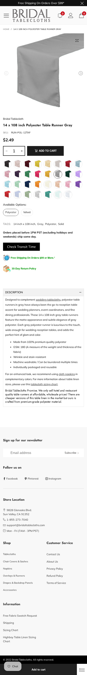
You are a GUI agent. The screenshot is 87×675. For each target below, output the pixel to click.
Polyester (50, 224)
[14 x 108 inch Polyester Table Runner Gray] (43, 74)
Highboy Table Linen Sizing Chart (19, 639)
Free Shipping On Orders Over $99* (41, 3)
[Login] (70, 15)
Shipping (8, 622)
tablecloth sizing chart (44, 384)
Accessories (10, 589)
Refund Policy (55, 575)
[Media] (77, 40)
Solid (61, 224)
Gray (40, 224)
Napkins (7, 568)
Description (14, 292)
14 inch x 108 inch (24, 224)
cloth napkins (67, 374)
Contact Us (53, 554)
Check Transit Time (21, 247)
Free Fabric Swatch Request (20, 615)
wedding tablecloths (48, 299)
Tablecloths (9, 554)
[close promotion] (82, 3)
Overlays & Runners (14, 575)
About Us (52, 561)
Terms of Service (56, 582)
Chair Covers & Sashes (15, 561)
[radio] (7, 164)
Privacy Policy (55, 568)
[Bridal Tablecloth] (33, 15)
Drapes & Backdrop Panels (18, 582)
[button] (6, 73)
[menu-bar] (8, 15)
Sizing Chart (10, 630)
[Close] (82, 669)
